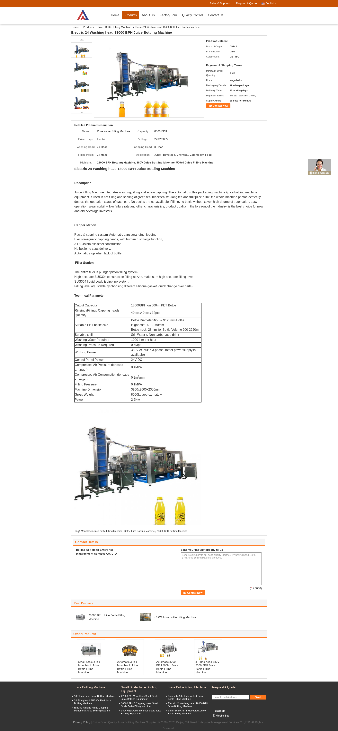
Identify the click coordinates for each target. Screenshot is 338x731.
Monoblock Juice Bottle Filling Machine (101, 531)
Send (258, 697)
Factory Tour (168, 15)
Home (115, 15)
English (269, 3)
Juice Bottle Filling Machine (114, 27)
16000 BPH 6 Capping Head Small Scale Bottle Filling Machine (139, 705)
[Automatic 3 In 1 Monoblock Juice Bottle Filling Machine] (130, 650)
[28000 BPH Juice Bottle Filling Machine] (80, 617)
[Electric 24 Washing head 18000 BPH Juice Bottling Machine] (149, 77)
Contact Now (220, 105)
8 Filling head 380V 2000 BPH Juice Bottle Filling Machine (207, 667)
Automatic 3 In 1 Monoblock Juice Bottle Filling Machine (127, 667)
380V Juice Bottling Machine (139, 531)
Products (130, 15)
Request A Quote (246, 3)
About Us (148, 15)
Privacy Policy (81, 722)
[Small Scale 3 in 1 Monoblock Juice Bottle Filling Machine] (91, 650)
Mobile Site (222, 715)
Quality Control (192, 15)
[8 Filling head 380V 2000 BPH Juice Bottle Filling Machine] (208, 650)
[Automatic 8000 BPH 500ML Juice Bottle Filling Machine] (169, 650)
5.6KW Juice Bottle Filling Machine (175, 617)
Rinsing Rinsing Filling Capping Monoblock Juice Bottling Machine (92, 709)
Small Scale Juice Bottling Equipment (139, 689)
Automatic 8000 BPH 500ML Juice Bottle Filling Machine (167, 667)
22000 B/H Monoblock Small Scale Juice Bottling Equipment (139, 697)
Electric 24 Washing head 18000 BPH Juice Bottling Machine (188, 705)
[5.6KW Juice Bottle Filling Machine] (145, 617)
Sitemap (220, 710)
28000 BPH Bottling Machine (172, 531)
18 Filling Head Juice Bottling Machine (94, 696)
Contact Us (215, 15)
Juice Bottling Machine (89, 687)
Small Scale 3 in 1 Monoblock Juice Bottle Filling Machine (89, 667)
